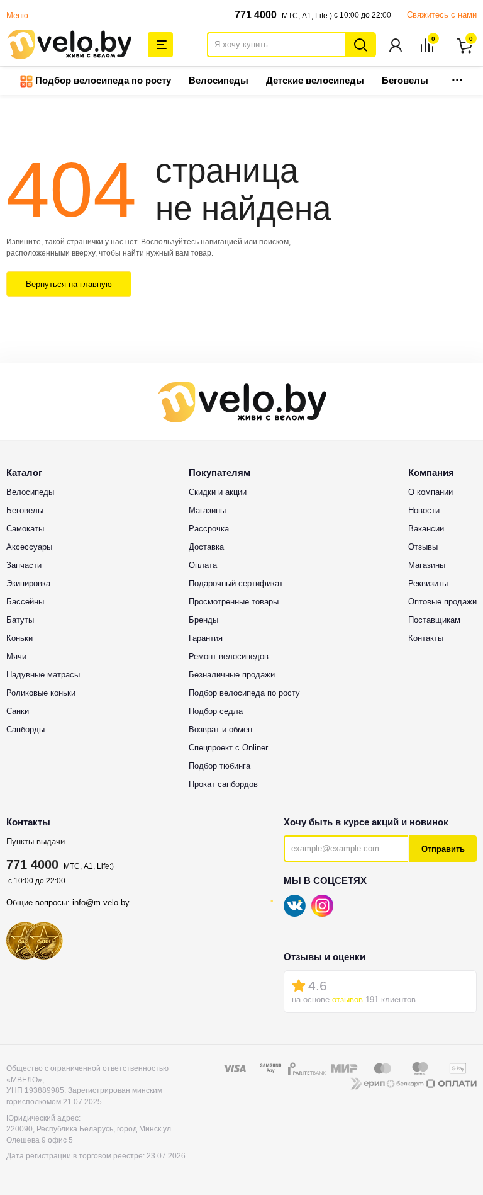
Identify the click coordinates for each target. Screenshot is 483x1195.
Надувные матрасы (43, 674)
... (457, 76)
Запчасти (24, 565)
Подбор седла (216, 711)
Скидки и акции (218, 492)
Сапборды (25, 729)
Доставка (206, 547)
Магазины (207, 510)
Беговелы (405, 80)
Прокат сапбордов (223, 784)
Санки (17, 711)
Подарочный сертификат (236, 583)
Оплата (203, 565)
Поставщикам (434, 620)
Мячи (16, 656)
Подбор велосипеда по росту (102, 80)
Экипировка (28, 583)
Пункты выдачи (35, 841)
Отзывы (423, 547)
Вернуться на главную (69, 284)
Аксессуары (29, 547)
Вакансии (426, 528)
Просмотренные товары (234, 601)
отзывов (347, 999)
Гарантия (206, 638)
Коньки (19, 638)
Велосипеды (218, 80)
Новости (424, 510)
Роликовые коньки (40, 693)
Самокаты (25, 528)
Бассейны (25, 601)
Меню (17, 15)
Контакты (425, 638)
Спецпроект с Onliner (228, 747)
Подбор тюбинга (219, 766)
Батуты (20, 620)
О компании (430, 492)
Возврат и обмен (220, 729)
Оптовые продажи (442, 601)
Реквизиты (428, 583)
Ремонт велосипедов (229, 656)
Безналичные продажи (232, 674)
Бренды (203, 620)
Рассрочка (209, 528)
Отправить (443, 849)
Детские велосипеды (315, 80)
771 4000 (256, 14)
